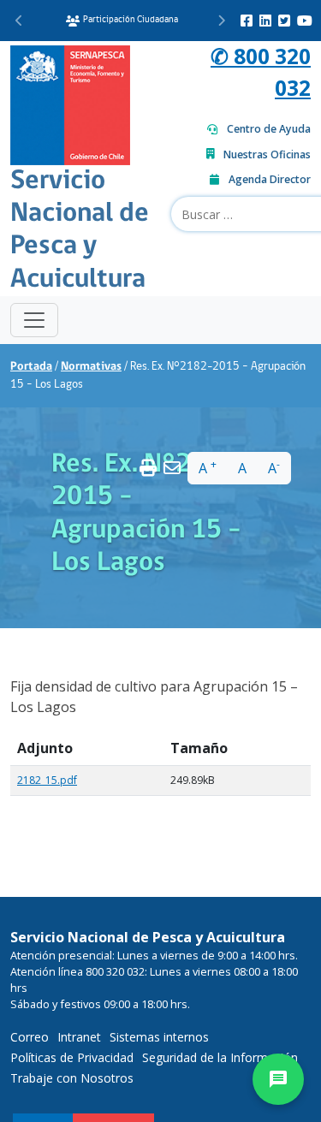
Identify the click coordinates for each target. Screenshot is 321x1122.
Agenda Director (270, 179)
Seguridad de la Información (220, 1057)
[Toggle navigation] (34, 320)
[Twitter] (284, 20)
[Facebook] (247, 20)
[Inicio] (70, 103)
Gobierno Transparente (183, 20)
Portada (31, 366)
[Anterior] (19, 21)
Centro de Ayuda (269, 129)
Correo (29, 1037)
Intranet (79, 1037)
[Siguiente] (221, 21)
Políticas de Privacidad (72, 1057)
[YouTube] (304, 20)
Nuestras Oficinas (267, 154)
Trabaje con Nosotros (72, 1078)
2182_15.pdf (47, 780)
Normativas (91, 366)
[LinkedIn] (265, 20)
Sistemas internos (159, 1037)
